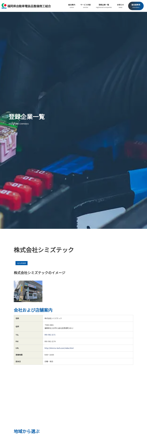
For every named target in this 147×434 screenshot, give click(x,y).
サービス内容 (85, 5)
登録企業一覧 (104, 5)
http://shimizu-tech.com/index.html (59, 348)
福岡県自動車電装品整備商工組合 (29, 6)
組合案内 (71, 5)
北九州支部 (21, 263)
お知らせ (120, 5)
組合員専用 (136, 5)
